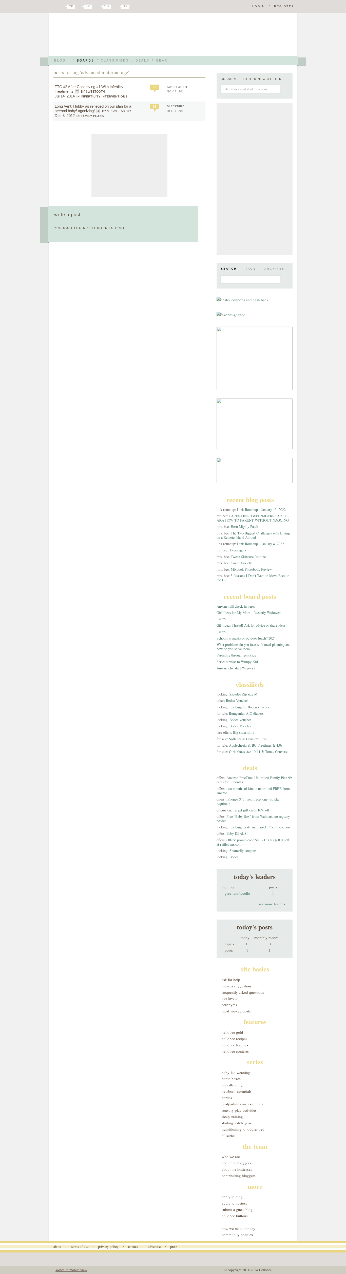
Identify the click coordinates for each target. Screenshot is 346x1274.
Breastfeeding (232, 1084)
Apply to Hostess (234, 1203)
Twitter (63, 7)
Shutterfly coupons (242, 850)
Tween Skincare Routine (248, 556)
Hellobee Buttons (235, 1215)
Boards (85, 60)
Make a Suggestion (236, 985)
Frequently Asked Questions (243, 992)
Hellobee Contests (235, 1051)
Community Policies (237, 1234)
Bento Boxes (231, 1078)
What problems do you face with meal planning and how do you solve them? (254, 646)
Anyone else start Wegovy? (236, 668)
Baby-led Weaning (236, 1072)
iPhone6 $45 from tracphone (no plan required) (248, 801)
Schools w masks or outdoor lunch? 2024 (246, 638)
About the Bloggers (236, 1162)
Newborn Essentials (237, 1091)
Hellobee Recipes (234, 1038)
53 (154, 106)
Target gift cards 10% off (251, 810)
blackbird (176, 106)
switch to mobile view (71, 1270)
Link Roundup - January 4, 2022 (260, 543)
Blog (60, 60)
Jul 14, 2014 (65, 96)
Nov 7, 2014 (176, 91)
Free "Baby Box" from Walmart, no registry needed (253, 818)
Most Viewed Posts (236, 1010)
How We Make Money (238, 1228)
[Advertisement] (129, 165)
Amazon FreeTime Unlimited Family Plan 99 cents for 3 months (254, 779)
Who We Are (231, 1156)
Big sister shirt (243, 732)
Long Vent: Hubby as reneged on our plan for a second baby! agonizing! (93, 108)
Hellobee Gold (232, 1032)
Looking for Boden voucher (249, 707)
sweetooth (177, 86)
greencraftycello (237, 893)
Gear (162, 60)
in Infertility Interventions (101, 96)
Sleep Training (232, 1116)
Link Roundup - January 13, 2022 (261, 509)
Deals (142, 60)
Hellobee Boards (98, 36)
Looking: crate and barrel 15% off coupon (259, 827)
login (80, 227)
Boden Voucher (237, 700)
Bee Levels (229, 998)
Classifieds (115, 60)
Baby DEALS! (237, 833)
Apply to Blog (232, 1196)
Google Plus (55, 7)
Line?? (221, 618)
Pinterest (98, 7)
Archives (274, 268)
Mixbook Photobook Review (251, 569)
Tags (250, 268)
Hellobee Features (235, 1044)
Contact (133, 1246)
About (57, 1246)
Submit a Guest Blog (237, 1209)
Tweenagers (237, 550)
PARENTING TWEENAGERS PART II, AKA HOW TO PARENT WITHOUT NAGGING (253, 518)
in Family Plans (90, 115)
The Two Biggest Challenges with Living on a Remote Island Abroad (253, 535)
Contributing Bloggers (239, 1175)
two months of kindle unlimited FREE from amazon (253, 790)
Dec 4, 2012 (176, 110)
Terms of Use (79, 1246)
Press (173, 1246)
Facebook (80, 7)
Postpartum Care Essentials (242, 1103)
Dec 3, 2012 (65, 115)
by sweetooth (93, 91)
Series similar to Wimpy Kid (237, 661)
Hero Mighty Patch (244, 526)
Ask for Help (231, 979)
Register (284, 6)
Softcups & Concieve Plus (247, 738)
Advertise (154, 1246)
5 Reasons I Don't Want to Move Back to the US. (253, 577)
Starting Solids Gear (236, 1122)
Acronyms (229, 1004)
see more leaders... (273, 903)
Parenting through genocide (236, 655)
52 (154, 87)
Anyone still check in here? (236, 606)
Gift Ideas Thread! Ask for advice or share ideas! (252, 625)
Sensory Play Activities (239, 1110)
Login (258, 6)
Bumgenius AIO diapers (246, 713)
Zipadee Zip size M (243, 694)
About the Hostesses (237, 1169)
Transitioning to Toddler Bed (243, 1129)
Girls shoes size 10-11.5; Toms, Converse (258, 751)
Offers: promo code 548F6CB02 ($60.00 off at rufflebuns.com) (253, 842)
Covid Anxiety (241, 563)
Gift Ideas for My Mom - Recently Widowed (249, 612)
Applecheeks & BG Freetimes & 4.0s (255, 745)
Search (229, 268)
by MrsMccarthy (116, 111)
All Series (228, 1135)
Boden (234, 856)
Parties (227, 1097)
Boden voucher (240, 719)
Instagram (117, 7)
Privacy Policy (108, 1246)
